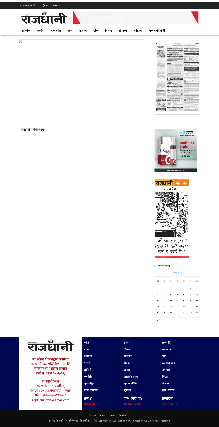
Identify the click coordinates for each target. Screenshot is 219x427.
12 (164, 300)
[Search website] (173, 31)
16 (190, 300)
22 (184, 306)
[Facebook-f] (182, 5)
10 (197, 294)
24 (197, 306)
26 (164, 312)
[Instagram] (192, 5)
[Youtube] (197, 5)
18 (158, 306)
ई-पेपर (45, 6)
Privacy (92, 415)
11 (158, 300)
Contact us (124, 415)
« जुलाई (157, 319)
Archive (56, 6)
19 (164, 306)
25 (158, 312)
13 (171, 300)
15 (184, 300)
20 (171, 306)
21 (177, 306)
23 (190, 306)
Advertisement (107, 415)
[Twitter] (187, 5)
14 (177, 300)
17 (197, 300)
